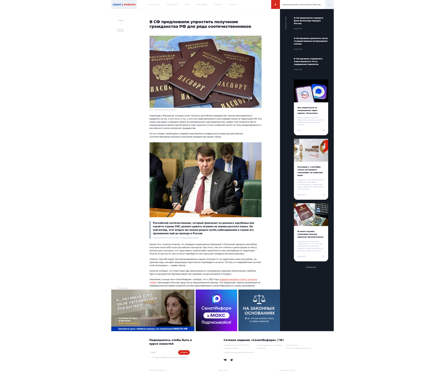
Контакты (233, 4)
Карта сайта (223, 370)
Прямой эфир (201, 4)
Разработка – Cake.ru (287, 370)
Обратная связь (292, 345)
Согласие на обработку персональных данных (169, 357)
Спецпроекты (172, 4)
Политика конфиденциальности (298, 348)
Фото (187, 4)
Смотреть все (311, 267)
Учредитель (261, 348)
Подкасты (218, 4)
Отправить (184, 352)
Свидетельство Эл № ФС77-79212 (236, 345)
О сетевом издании (231, 348)
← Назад (120, 20)
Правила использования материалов (238, 352)
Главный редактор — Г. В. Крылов (269, 345)
